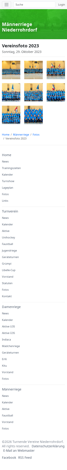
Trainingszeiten (11, 168)
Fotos (36, 134)
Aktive (5, 231)
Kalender (7, 174)
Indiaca (6, 339)
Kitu (4, 365)
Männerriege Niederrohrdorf (19, 27)
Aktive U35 (8, 326)
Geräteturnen (10, 257)
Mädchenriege (11, 346)
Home (5, 134)
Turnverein (10, 211)
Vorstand (7, 276)
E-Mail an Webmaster (19, 450)
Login (61, 4)
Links (5, 201)
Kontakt (7, 296)
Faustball (7, 244)
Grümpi (6, 263)
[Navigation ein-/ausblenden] (6, 4)
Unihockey (8, 237)
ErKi (4, 359)
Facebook (9, 457)
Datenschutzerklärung (48, 446)
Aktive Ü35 (8, 333)
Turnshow (8, 181)
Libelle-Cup (8, 270)
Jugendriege (9, 250)
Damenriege (11, 307)
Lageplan (7, 187)
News (5, 161)
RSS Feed (25, 457)
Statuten (7, 283)
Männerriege (21, 134)
